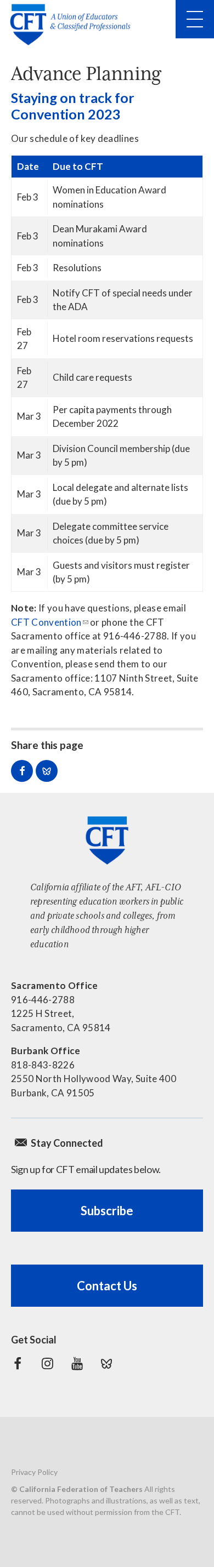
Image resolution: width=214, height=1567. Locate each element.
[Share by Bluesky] (47, 771)
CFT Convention (46, 622)
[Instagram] (47, 1363)
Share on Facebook (22, 771)
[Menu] (195, 19)
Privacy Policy (34, 1472)
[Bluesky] (106, 1363)
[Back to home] (73, 24)
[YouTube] (76, 1363)
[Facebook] (17, 1363)
